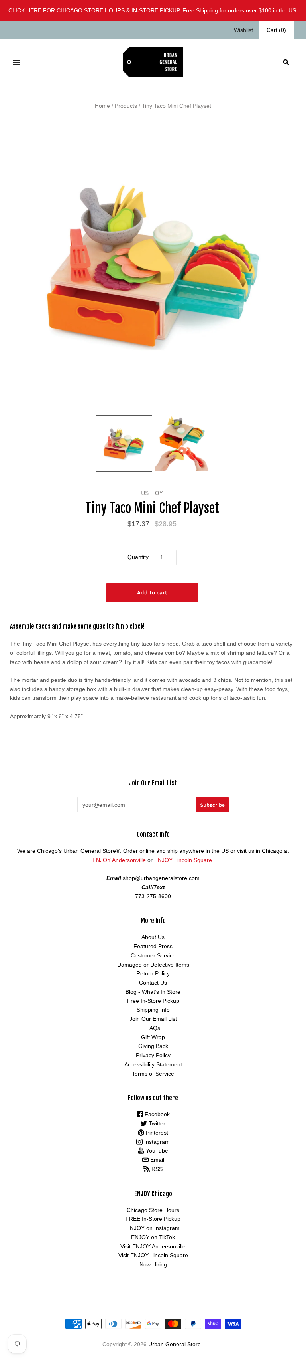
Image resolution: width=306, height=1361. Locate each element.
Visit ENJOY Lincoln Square (153, 1255)
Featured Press (153, 946)
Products (126, 106)
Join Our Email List (153, 1019)
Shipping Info (153, 1009)
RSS (156, 1169)
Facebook (156, 1114)
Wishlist (243, 30)
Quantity (138, 557)
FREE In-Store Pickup (153, 1219)
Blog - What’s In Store (153, 992)
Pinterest (156, 1132)
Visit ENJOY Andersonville (153, 1246)
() (276, 30)
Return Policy (153, 973)
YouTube (156, 1150)
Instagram (156, 1142)
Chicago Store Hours (153, 1210)
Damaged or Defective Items (153, 964)
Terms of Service (153, 1073)
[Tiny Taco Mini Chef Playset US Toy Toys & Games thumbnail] (124, 443)
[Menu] (17, 62)
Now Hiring (153, 1264)
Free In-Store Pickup (153, 1001)
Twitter (156, 1123)
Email (156, 1160)
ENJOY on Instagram (153, 1228)
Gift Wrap (153, 1037)
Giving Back (153, 1046)
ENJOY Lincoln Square (183, 860)
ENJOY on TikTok (153, 1237)
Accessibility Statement (153, 1064)
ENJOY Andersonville (119, 860)
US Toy (152, 493)
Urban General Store (174, 1344)
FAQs (153, 1028)
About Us (153, 937)
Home (102, 106)
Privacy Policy (153, 1055)
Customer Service (153, 955)
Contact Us (153, 982)
